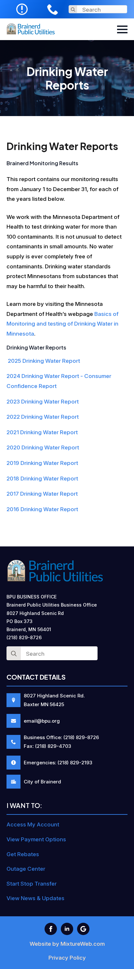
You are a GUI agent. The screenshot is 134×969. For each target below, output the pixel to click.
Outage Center (26, 869)
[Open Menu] (122, 29)
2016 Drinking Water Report (42, 509)
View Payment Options (36, 839)
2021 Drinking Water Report (42, 432)
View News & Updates (35, 898)
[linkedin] (67, 929)
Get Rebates (23, 854)
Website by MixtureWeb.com (67, 944)
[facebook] (51, 929)
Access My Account (33, 824)
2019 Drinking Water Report (42, 463)
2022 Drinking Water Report (43, 417)
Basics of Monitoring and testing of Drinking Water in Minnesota (62, 324)
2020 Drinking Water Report (43, 447)
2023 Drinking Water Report (43, 401)
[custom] (83, 929)
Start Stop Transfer (32, 883)
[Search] (73, 9)
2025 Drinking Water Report (43, 361)
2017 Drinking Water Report (42, 493)
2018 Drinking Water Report (42, 478)
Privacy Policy (67, 957)
